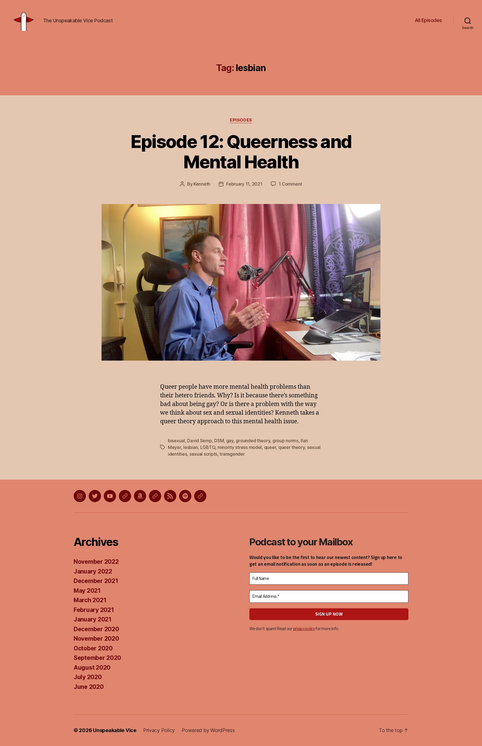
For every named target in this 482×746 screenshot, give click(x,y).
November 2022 (96, 561)
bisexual (176, 440)
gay (229, 440)
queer (270, 447)
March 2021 (90, 600)
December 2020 (96, 629)
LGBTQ (207, 447)
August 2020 (92, 667)
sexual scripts (203, 454)
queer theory (291, 447)
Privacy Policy (159, 730)
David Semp (199, 440)
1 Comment (290, 184)
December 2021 (96, 580)
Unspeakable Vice (114, 730)
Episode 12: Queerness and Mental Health (241, 151)
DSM (219, 440)
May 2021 (87, 590)
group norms (285, 440)
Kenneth (202, 184)
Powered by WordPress (208, 730)
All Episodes (428, 20)
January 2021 (93, 619)
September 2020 (97, 657)
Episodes (241, 120)
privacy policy (304, 628)
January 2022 (93, 571)
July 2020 (88, 677)
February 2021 (94, 609)
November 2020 (96, 638)
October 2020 (93, 648)
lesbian (190, 447)
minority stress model (240, 447)
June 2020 (89, 686)
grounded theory (253, 440)
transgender (232, 454)
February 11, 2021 (244, 184)
